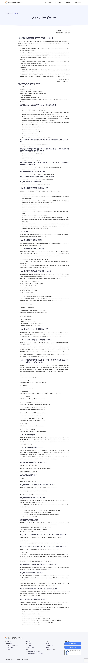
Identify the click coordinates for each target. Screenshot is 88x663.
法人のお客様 (58, 2)
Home (8, 13)
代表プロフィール (49, 645)
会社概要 (48, 643)
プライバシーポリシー (50, 649)
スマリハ (8, 649)
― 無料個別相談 (10, 647)
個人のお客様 (48, 2)
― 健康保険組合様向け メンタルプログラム (34, 654)
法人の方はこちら (72, 647)
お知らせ (48, 647)
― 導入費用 (28, 645)
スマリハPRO (9, 643)
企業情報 (68, 2)
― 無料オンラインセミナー (12, 645)
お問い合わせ (78, 2)
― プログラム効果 (30, 647)
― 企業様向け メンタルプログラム (33, 651)
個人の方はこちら (72, 643)
